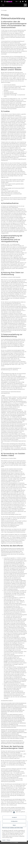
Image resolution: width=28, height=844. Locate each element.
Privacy (8, 840)
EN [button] (16, 1)
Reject (14, 825)
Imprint (3, 840)
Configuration (14, 821)
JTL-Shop (16, 842)
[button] (20, 1)
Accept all (14, 817)
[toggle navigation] (1, 1)
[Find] (25, 5)
